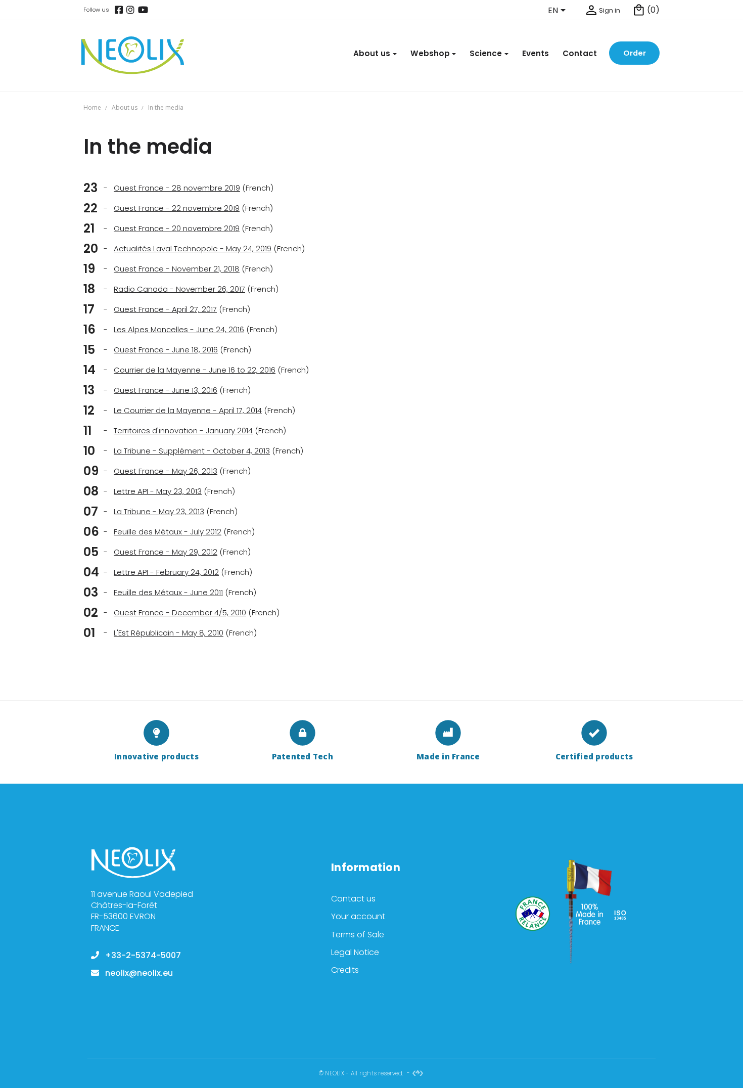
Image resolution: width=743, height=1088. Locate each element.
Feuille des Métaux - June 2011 (168, 592)
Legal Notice (355, 952)
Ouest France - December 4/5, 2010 (180, 612)
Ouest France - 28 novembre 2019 (177, 188)
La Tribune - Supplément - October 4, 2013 (192, 450)
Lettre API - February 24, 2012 (166, 572)
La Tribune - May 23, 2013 (159, 511)
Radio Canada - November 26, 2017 (179, 289)
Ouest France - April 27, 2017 (165, 309)
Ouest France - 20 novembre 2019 (177, 228)
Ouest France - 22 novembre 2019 (177, 208)
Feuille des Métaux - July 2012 (167, 531)
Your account (358, 916)
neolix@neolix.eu (139, 973)
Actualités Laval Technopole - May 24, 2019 (192, 248)
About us (371, 53)
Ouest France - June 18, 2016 (166, 349)
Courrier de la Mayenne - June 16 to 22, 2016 (194, 370)
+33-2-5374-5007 (143, 955)
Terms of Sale (357, 934)
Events (535, 53)
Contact (580, 53)
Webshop (430, 53)
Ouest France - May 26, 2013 (165, 471)
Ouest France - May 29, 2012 (165, 552)
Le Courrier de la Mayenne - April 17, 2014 (188, 410)
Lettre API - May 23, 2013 (158, 491)
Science (486, 53)
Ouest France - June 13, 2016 (165, 390)
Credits (345, 970)
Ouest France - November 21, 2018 (177, 268)
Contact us (353, 898)
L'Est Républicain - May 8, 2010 (168, 632)
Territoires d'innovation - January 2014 (183, 430)
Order (634, 53)
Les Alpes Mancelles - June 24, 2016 (179, 329)
